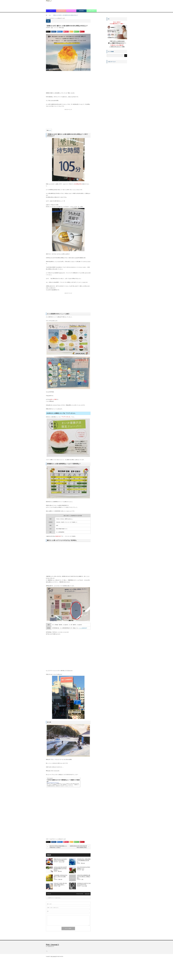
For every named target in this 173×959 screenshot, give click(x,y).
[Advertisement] (68, 82)
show (50, 130)
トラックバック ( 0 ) (79, 893)
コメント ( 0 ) (87, 893)
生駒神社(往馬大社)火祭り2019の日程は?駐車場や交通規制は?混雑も (78, 846)
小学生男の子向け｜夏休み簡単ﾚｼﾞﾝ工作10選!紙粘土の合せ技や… (84, 860)
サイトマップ (61, 10)
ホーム (51, 10)
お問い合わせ (91, 10)
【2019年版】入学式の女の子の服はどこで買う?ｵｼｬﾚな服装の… (60, 877)
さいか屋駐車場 (82, 628)
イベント (83, 886)
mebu (63, 27)
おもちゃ (60, 861)
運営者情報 (81, 10)
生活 (52, 27)
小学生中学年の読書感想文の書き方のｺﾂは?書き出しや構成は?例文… (83, 877)
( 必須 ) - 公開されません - (53, 907)
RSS (47, 951)
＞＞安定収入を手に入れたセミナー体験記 (117, 46)
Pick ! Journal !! (52, 945)
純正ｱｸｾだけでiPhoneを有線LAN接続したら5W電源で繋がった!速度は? (58, 846)
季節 (82, 863)
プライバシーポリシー (71, 10)
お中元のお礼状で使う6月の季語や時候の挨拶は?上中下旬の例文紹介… (60, 868)
